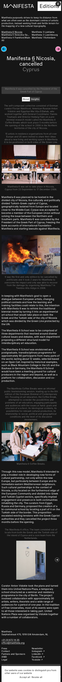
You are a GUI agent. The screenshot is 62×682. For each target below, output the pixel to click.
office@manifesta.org (13, 643)
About (26, 99)
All (3, 40)
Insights (35, 99)
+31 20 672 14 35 (10, 640)
